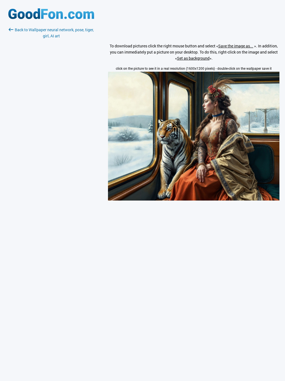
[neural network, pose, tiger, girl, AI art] (193, 199)
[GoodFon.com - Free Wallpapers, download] (51, 17)
